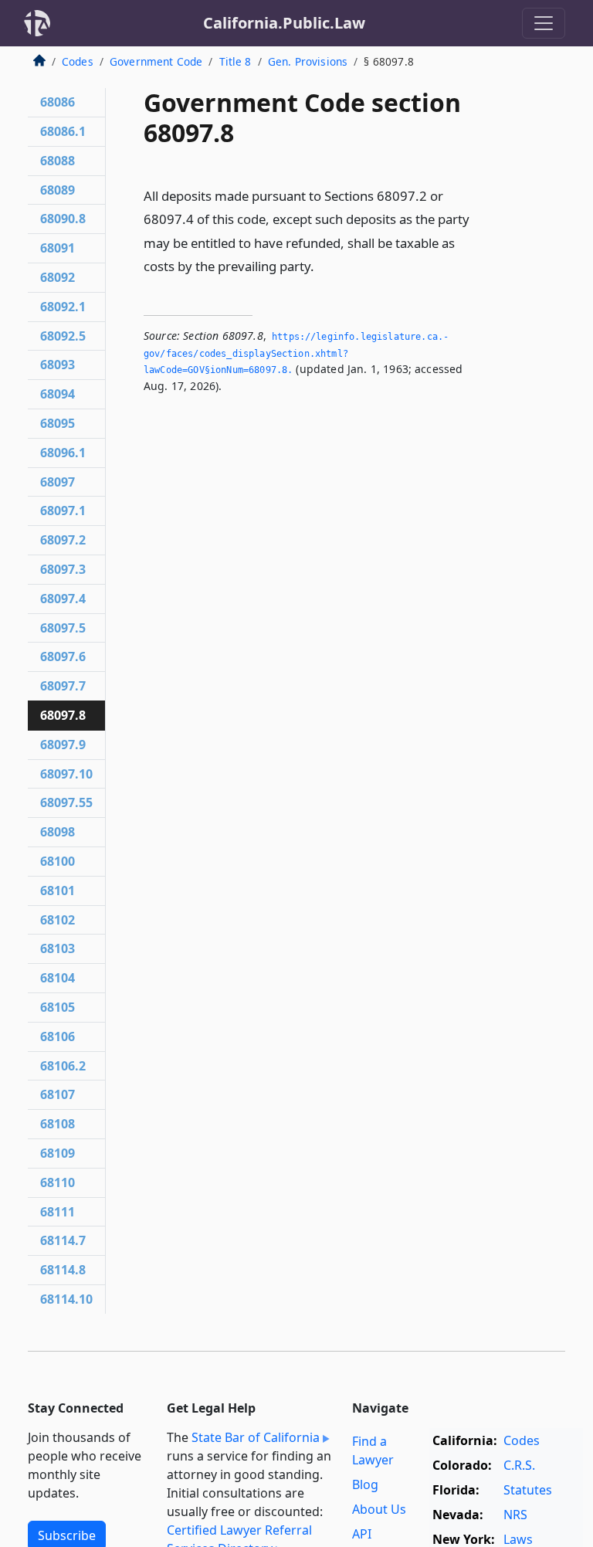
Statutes (527, 1489)
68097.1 (63, 510)
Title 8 (235, 61)
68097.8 (63, 715)
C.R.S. (519, 1465)
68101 (57, 890)
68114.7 (63, 1240)
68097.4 (63, 598)
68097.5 (63, 627)
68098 (57, 831)
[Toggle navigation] (543, 23)
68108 (57, 1123)
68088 (57, 160)
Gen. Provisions (307, 61)
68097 (57, 481)
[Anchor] (323, 265)
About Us (379, 1509)
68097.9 (63, 744)
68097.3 (63, 569)
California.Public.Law (284, 22)
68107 (57, 1094)
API (361, 1533)
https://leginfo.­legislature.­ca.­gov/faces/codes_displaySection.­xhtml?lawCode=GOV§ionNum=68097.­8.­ (296, 353)
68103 (57, 948)
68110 (57, 1182)
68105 (57, 1007)
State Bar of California (255, 1437)
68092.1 (63, 306)
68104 (57, 977)
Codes (77, 61)
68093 (57, 364)
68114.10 (66, 1299)
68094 (57, 393)
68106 (57, 1036)
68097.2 (63, 539)
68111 (57, 1211)
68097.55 (66, 802)
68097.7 (63, 685)
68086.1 (63, 131)
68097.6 (63, 656)
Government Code (156, 61)
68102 (57, 919)
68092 (57, 277)
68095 (57, 423)
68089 (57, 190)
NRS (515, 1514)
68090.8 (63, 218)
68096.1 (63, 452)
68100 (57, 861)
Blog (365, 1484)
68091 (57, 247)
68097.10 (66, 773)
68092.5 (63, 335)
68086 (57, 101)
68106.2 (63, 1065)
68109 (57, 1153)
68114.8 (63, 1269)
